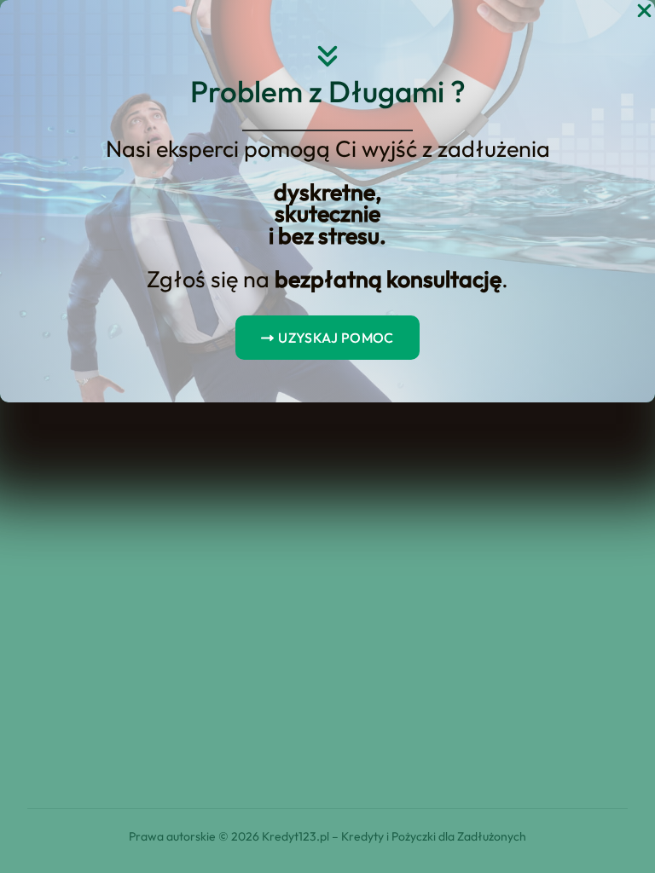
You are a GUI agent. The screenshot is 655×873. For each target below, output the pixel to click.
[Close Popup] (644, 11)
